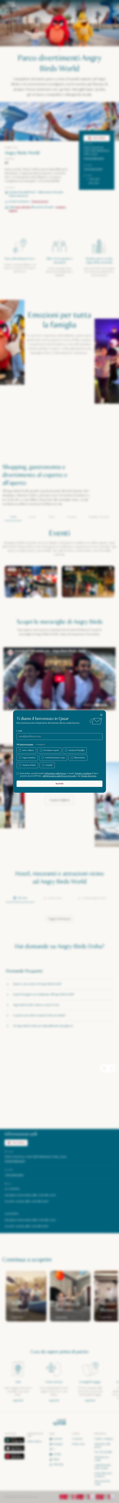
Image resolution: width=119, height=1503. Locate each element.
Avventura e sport (51, 750)
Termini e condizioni (83, 773)
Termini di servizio (88, 776)
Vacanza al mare (29, 765)
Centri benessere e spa (55, 757)
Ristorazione (79, 757)
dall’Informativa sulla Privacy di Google (59, 776)
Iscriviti (59, 783)
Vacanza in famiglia (76, 750)
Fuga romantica (28, 757)
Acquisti (48, 765)
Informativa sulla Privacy (55, 773)
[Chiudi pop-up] (101, 715)
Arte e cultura (28, 750)
